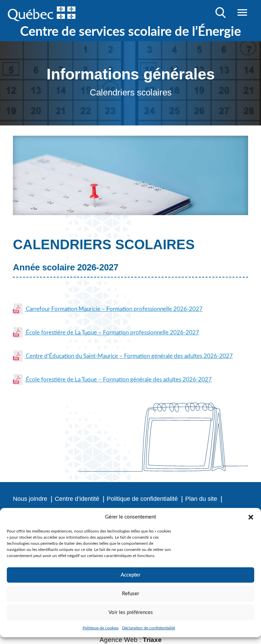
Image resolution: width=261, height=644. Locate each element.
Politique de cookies (101, 628)
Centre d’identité (77, 498)
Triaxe (152, 639)
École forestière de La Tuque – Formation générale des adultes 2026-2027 (118, 380)
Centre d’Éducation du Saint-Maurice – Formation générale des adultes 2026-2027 (128, 356)
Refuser (130, 593)
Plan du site (201, 498)
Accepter (130, 575)
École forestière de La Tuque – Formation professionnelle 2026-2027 (111, 332)
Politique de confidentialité (142, 498)
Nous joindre (30, 498)
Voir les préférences (130, 612)
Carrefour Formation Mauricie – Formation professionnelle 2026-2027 (113, 309)
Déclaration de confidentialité (148, 628)
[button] (250, 517)
